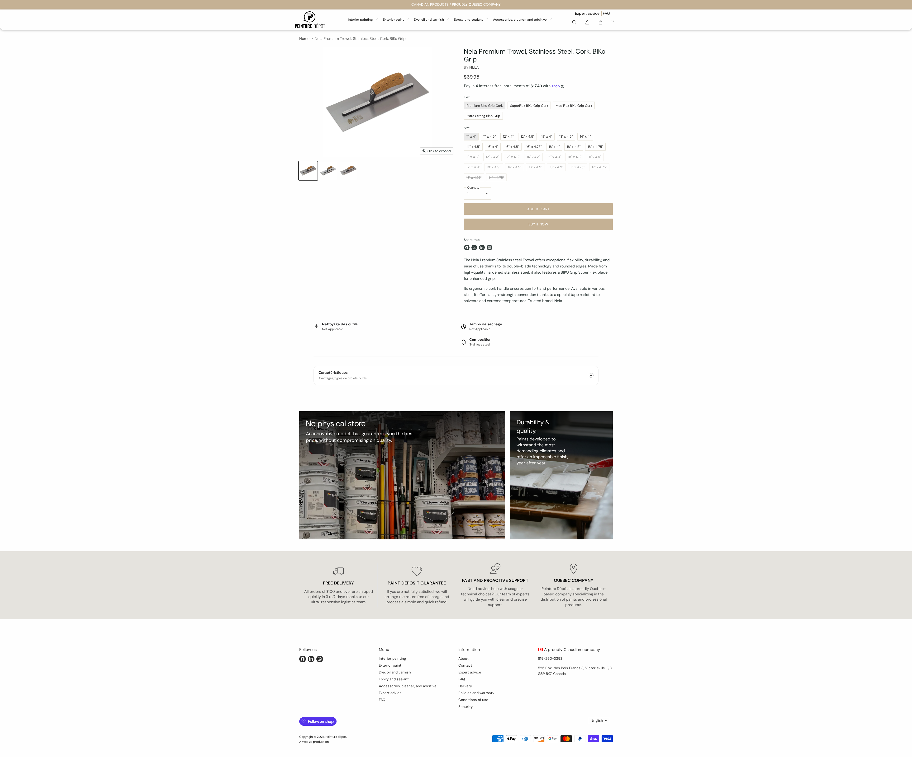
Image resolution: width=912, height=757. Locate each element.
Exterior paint (393, 20)
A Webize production (314, 742)
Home (304, 39)
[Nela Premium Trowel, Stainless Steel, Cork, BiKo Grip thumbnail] (308, 170)
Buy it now (538, 224)
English (597, 720)
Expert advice (587, 13)
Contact (465, 665)
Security (465, 706)
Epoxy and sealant (468, 20)
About (463, 658)
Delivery (465, 686)
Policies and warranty (476, 693)
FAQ (606, 13)
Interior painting (360, 20)
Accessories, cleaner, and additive (520, 20)
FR (612, 21)
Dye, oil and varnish (429, 20)
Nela (474, 67)
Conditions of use (473, 699)
